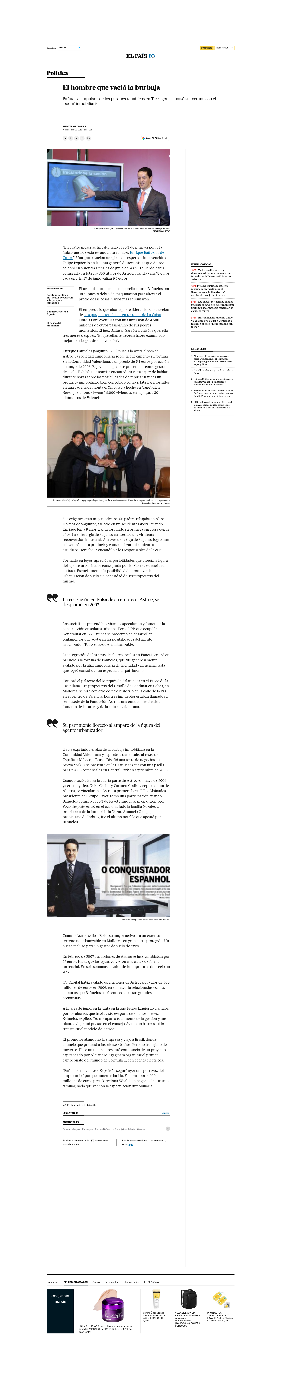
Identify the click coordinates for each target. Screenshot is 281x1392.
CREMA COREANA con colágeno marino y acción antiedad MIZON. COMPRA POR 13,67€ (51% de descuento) (106, 1329)
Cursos (96, 1282)
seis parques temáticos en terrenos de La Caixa (122, 314)
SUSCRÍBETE (206, 48)
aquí (131, 1144)
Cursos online (112, 1282)
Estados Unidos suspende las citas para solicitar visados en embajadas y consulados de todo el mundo (213, 382)
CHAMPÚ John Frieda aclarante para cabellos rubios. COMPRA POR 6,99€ (154, 1317)
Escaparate (53, 1282)
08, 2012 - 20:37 (81, 130)
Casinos (141, 1129)
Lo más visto (198, 349)
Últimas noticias (201, 264)
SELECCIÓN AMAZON (76, 1282)
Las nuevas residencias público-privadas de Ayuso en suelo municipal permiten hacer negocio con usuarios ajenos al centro (212, 306)
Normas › (165, 1113)
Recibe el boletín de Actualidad (82, 1105)
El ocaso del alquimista (54, 324)
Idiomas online (131, 1282)
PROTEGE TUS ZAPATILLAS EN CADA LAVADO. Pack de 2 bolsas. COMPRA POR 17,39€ (220, 1317)
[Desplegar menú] (49, 56)
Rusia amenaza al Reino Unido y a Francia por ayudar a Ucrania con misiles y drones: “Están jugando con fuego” (212, 322)
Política (57, 73)
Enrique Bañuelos (103, 1129)
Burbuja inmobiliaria (125, 1129)
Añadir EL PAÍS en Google (157, 138)
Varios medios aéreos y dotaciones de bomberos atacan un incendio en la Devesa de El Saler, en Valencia (211, 275)
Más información (71, 1144)
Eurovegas (87, 1129)
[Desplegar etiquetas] (168, 1129)
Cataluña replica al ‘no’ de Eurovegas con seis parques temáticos (60, 299)
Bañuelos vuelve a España (57, 313)
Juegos (76, 1129)
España (66, 1129)
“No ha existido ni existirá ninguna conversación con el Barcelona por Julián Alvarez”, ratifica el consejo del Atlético (209, 290)
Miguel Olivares (74, 126)
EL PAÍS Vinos (151, 1282)
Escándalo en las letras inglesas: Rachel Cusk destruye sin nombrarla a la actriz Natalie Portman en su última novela (213, 393)
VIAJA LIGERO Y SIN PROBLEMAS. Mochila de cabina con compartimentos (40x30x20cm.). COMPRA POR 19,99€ (187, 1319)
